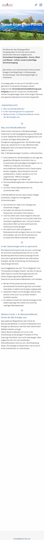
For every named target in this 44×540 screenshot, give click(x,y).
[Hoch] (22, 123)
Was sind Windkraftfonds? (13, 109)
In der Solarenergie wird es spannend (18, 111)
